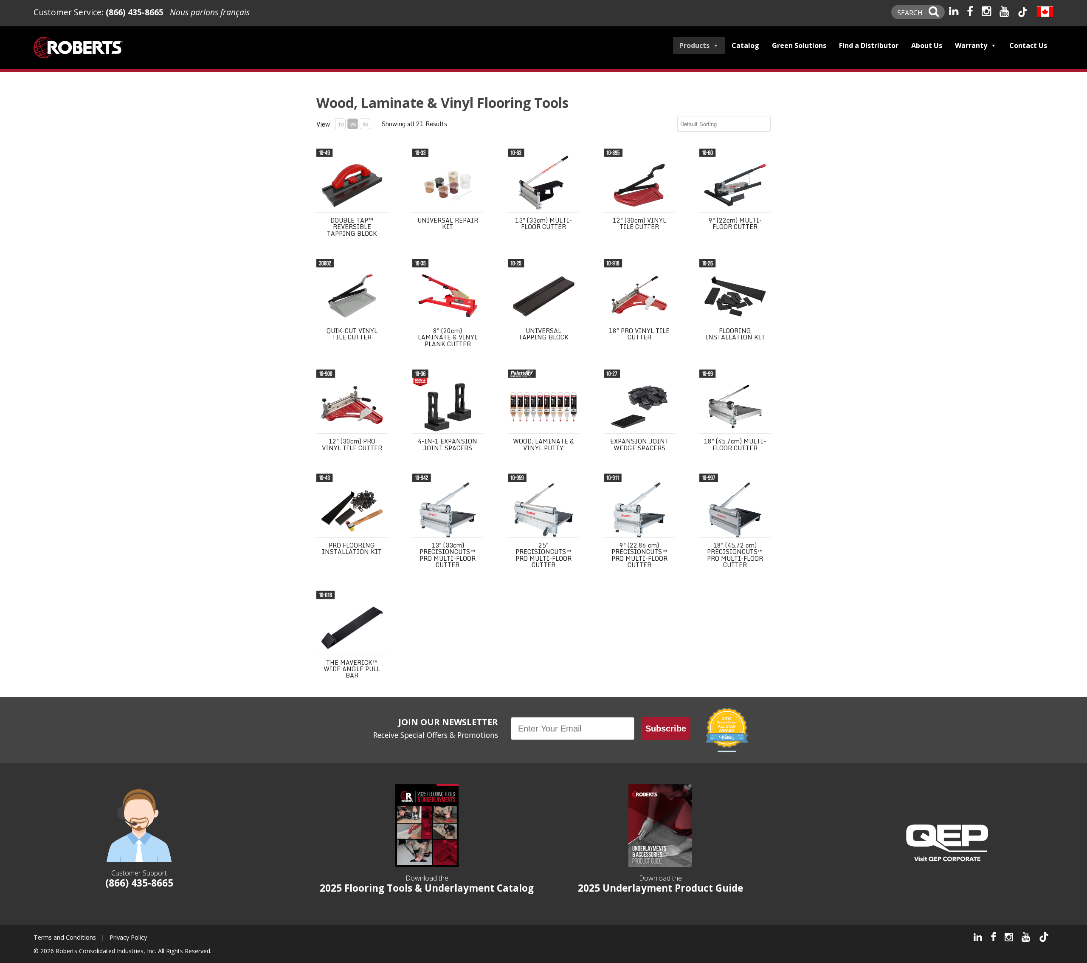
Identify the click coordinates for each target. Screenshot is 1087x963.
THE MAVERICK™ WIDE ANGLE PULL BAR (352, 669)
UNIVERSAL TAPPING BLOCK (543, 334)
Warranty (971, 45)
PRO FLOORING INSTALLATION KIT (352, 548)
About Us (926, 45)
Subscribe (665, 728)
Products (694, 45)
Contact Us (1028, 45)
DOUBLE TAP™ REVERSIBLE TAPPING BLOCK (352, 226)
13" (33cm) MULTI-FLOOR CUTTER (543, 223)
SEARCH (910, 12)
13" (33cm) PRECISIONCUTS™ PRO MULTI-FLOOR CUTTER (448, 555)
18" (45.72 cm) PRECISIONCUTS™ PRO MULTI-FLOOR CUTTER (735, 555)
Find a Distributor (868, 45)
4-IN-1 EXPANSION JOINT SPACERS (447, 444)
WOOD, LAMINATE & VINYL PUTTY (543, 444)
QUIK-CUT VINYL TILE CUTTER (352, 334)
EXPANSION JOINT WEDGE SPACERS (639, 444)
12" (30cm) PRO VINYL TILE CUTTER (352, 444)
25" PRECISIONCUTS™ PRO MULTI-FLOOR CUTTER (543, 555)
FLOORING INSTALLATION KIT (735, 334)
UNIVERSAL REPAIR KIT (447, 223)
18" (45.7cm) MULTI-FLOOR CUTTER (735, 444)
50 (365, 124)
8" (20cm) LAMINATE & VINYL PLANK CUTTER (448, 337)
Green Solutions (799, 45)
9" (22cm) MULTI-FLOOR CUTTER (735, 223)
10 (341, 124)
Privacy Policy (128, 937)
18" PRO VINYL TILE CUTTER (639, 334)
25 (353, 124)
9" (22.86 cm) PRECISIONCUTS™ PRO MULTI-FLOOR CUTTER (639, 555)
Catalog (745, 45)
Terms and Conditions (65, 937)
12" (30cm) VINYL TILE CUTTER (639, 223)
